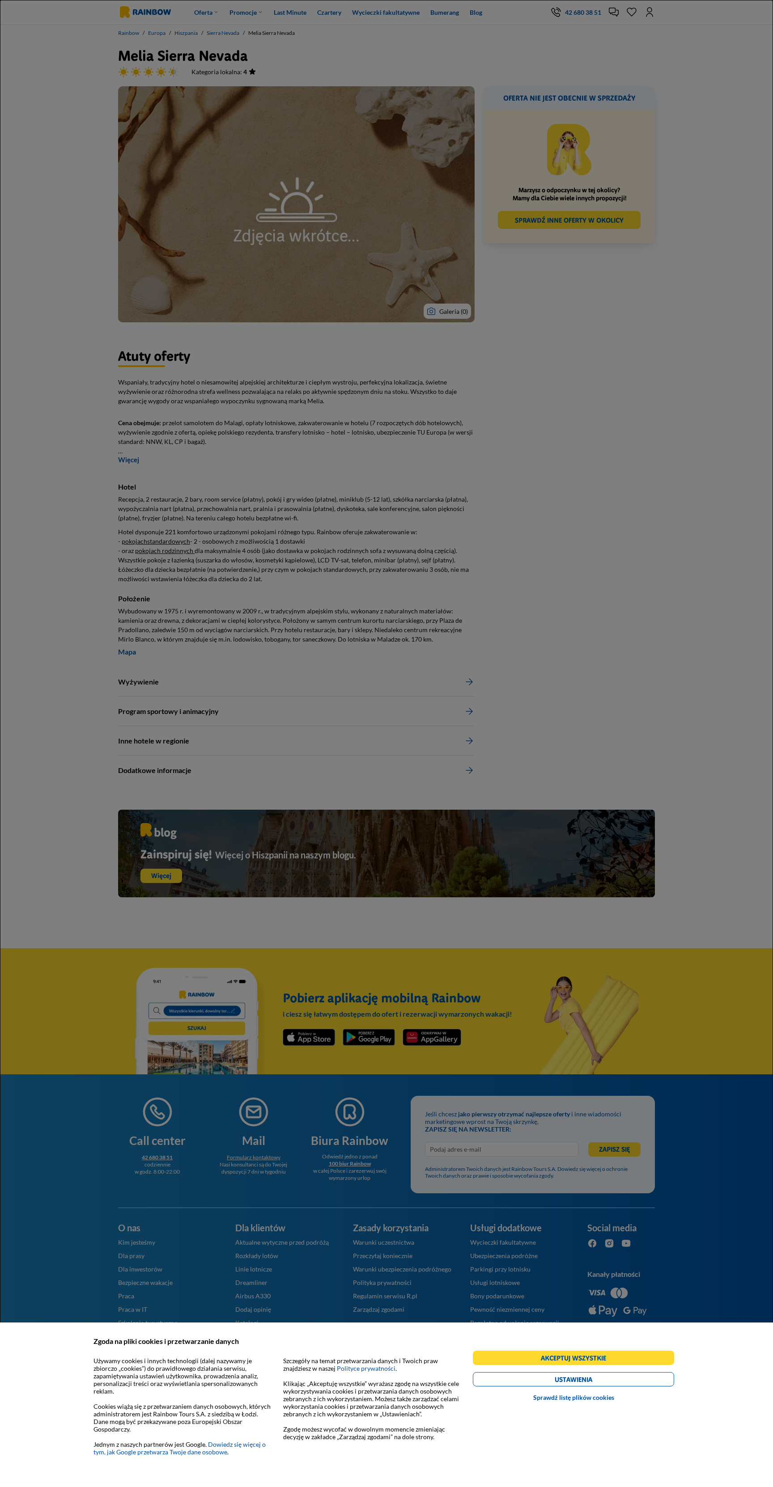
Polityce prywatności (366, 1368)
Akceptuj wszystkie (577, 1359)
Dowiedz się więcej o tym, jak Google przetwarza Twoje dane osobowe (179, 1448)
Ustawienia (589, 1380)
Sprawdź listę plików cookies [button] (573, 1397)
